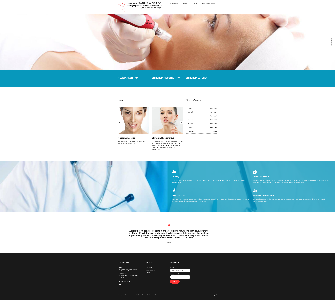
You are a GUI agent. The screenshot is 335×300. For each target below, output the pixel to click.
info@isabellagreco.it (127, 284)
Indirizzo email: (174, 274)
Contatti (148, 272)
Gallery (195, 4)
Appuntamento (150, 270)
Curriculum (174, 4)
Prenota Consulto (208, 4)
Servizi (185, 4)
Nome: (172, 267)
